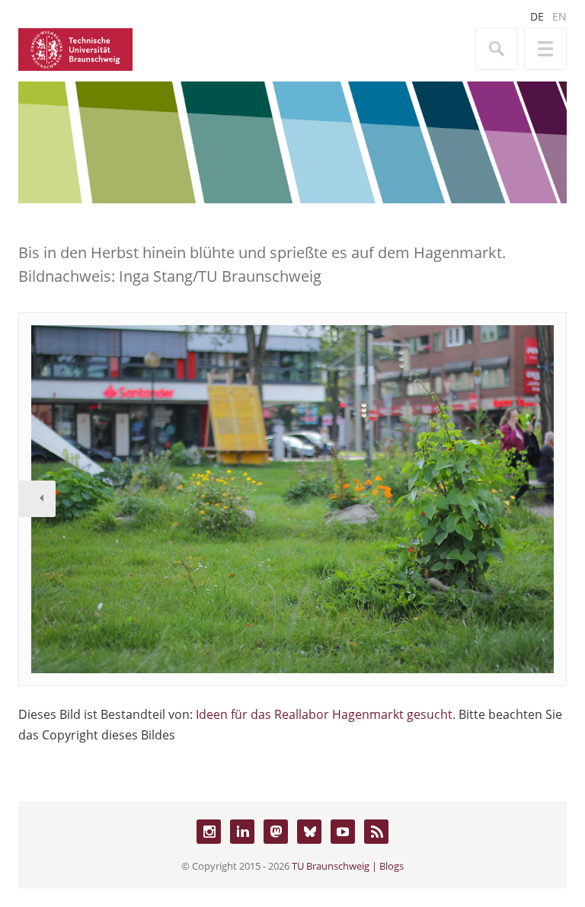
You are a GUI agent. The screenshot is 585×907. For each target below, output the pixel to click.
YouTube (343, 831)
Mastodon (276, 831)
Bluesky (309, 831)
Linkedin (242, 831)
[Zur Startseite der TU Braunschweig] (75, 48)
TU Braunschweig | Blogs (348, 866)
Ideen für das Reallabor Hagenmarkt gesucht (324, 714)
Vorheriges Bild (37, 499)
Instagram (209, 831)
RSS (376, 831)
